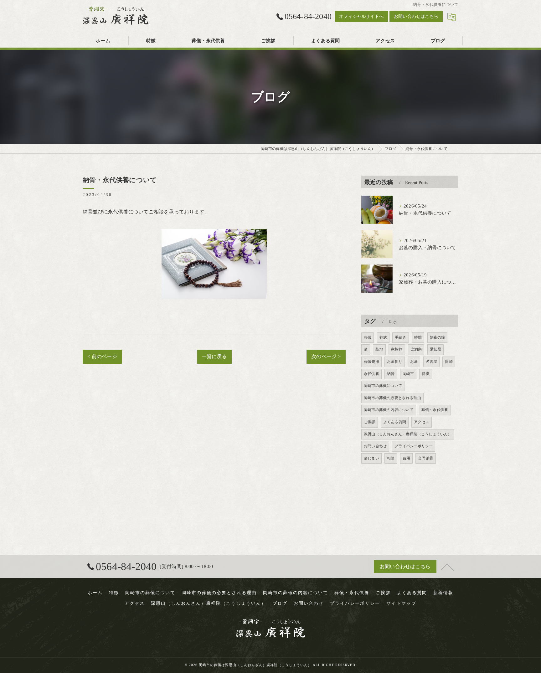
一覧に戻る (214, 356)
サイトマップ (401, 603)
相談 (390, 458)
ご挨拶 (369, 422)
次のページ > (326, 356)
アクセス (421, 422)
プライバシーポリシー (413, 446)
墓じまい (371, 458)
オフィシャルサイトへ (361, 16)
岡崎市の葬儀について (383, 385)
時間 (418, 337)
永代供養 (371, 374)
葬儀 (367, 337)
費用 (406, 458)
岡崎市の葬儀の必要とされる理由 (392, 398)
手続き (400, 337)
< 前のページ (102, 356)
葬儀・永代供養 (434, 410)
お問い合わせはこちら (416, 16)
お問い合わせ (375, 446)
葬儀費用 (371, 361)
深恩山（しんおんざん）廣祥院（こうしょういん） (408, 434)
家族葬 (397, 349)
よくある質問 (394, 422)
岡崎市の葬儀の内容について (389, 410)
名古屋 (431, 361)
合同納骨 (425, 458)
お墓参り (394, 361)
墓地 (379, 349)
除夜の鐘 (437, 337)
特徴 (425, 374)
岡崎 (448, 361)
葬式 (383, 337)
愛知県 (435, 349)
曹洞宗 (416, 349)
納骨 (390, 374)
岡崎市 (408, 374)
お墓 (414, 361)
